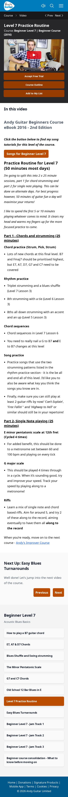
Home (11, 782)
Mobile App (16, 786)
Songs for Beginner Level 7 (26, 154)
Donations (24, 782)
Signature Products (46, 782)
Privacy (54, 786)
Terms (30, 786)
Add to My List (34, 93)
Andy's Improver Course (33, 543)
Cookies (42, 786)
